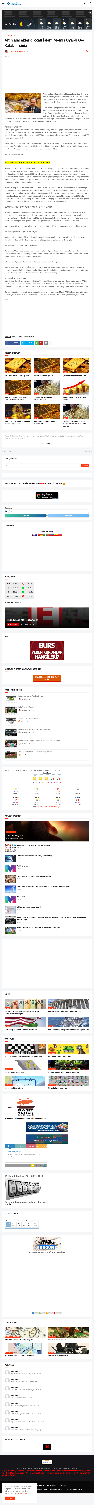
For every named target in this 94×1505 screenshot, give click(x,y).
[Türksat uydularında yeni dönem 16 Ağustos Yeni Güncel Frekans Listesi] (10, 889)
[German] (41, 535)
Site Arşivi (21, 897)
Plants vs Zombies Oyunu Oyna (59, 1056)
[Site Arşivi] (10, 899)
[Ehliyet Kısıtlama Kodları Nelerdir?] (10, 910)
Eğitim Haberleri (10, 741)
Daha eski (86, 451)
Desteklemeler (10, 753)
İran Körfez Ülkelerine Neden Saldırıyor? (19, 1356)
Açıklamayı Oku (22, 1493)
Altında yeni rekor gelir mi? (44, 376)
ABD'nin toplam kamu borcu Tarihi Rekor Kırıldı (65, 1011)
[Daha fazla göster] (50, 343)
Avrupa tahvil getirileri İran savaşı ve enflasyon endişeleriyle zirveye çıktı (22, 1013)
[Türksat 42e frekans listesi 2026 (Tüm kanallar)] (10, 858)
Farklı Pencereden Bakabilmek (27, 707)
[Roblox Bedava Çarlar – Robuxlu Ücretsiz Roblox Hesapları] (10, 930)
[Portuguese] (49, 535)
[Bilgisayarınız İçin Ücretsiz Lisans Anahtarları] (10, 848)
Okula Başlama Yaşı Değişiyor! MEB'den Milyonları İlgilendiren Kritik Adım (39, 740)
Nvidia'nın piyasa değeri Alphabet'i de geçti (30, 696)
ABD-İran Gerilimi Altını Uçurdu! (17, 376)
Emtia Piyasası (29, 337)
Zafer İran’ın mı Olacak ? (57, 1340)
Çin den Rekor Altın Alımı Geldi (75, 376)
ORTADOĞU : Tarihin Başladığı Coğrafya (19, 1340)
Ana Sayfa (8, 35)
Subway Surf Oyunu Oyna (14, 1088)
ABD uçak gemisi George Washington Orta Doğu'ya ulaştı (68, 1030)
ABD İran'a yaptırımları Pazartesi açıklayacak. (21, 1030)
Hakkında (40, 1485)
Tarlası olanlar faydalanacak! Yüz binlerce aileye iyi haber (35, 752)
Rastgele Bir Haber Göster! (47, 678)
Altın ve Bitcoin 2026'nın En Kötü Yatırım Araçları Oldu (17, 423)
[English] (34, 535)
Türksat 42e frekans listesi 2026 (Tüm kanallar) (34, 856)
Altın (15, 35)
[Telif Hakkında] (10, 868)
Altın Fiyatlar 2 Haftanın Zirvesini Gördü (75, 398)
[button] (3, 3)
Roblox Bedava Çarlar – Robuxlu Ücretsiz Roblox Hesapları (38, 928)
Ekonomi (19, 337)
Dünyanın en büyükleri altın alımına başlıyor (44, 398)
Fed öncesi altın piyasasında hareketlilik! (44, 423)
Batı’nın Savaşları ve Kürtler (58, 1356)
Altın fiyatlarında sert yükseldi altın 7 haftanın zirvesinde (16, 398)
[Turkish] (60, 535)
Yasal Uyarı (62, 1485)
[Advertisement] (47, 74)
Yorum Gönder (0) (47, 443)
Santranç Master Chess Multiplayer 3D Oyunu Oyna (23, 1056)
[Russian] (52, 535)
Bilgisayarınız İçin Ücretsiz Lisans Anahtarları (33, 845)
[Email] (46, 343)
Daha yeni (7, 451)
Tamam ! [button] (10, 1498)
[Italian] (45, 535)
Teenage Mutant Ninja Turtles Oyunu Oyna (63, 1072)
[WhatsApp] (37, 343)
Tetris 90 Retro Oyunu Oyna (15, 1072)
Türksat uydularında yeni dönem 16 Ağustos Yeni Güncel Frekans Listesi (43, 886)
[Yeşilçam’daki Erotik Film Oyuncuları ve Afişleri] (10, 879)
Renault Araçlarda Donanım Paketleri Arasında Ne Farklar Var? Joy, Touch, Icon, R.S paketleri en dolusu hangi (52, 918)
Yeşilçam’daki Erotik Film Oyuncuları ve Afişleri (34, 876)
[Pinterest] (41, 343)
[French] (38, 535)
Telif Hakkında (22, 866)
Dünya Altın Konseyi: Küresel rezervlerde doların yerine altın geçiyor (74, 424)
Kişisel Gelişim (10, 708)
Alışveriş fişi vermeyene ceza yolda (28, 718)
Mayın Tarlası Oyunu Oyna (57, 1088)
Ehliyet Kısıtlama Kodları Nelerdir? (29, 907)
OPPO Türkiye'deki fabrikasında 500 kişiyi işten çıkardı (34, 729)
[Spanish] (56, 535)
